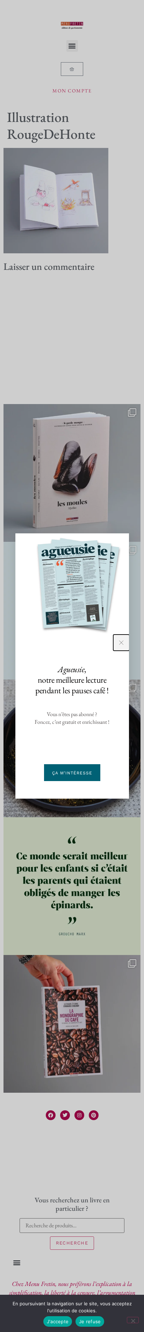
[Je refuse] (133, 1320)
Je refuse (90, 1321)
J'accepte (58, 1321)
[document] (72, 666)
